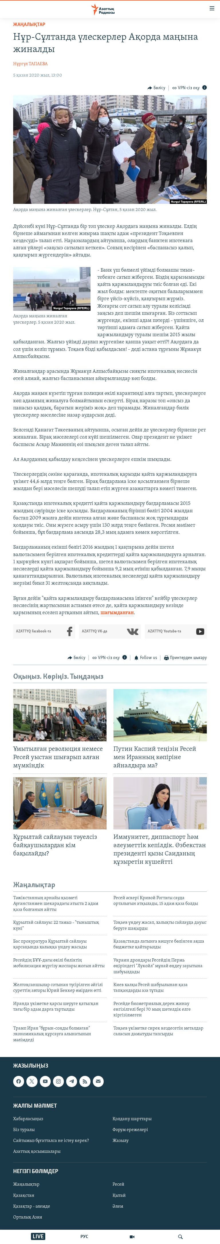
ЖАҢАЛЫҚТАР (29, 24)
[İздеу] (180, 1237)
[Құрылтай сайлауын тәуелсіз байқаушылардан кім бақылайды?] (60, 803)
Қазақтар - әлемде (31, 1206)
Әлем (118, 1206)
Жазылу (121, 1140)
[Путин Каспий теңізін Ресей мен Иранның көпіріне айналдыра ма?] (160, 715)
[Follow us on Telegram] (71, 1081)
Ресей (118, 1185)
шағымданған (117, 613)
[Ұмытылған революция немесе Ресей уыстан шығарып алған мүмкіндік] (60, 715)
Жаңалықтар (26, 1185)
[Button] (156, 88)
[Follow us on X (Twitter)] (31, 1081)
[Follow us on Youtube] (45, 1081)
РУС (84, 1237)
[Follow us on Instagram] (58, 1081)
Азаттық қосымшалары (36, 1151)
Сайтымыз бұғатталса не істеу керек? (51, 1140)
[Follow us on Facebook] (18, 1081)
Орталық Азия (27, 1217)
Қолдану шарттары (132, 1119)
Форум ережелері (130, 1130)
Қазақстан (23, 1195)
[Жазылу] (98, 1081)
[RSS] (84, 1081)
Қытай (119, 1195)
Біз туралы (24, 1130)
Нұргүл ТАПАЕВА (30, 64)
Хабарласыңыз (28, 1119)
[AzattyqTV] (132, 1237)
